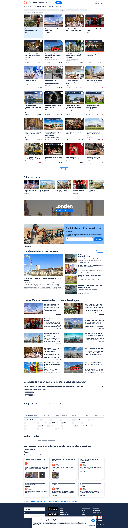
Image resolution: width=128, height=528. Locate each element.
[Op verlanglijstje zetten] (41, 16)
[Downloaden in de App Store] (53, 514)
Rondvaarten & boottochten (31, 397)
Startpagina (26, 501)
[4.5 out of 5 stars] (28, 455)
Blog (83, 512)
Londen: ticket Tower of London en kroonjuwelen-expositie (63, 460)
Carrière (83, 510)
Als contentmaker (96, 510)
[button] (33, 26)
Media (83, 514)
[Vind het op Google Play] (53, 509)
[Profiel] (102, 2)
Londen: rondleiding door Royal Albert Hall (35, 459)
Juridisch (61, 510)
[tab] (31, 415)
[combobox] (42, 2)
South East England (41, 501)
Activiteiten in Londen (53, 501)
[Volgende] (103, 184)
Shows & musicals (29, 391)
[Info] (44, 13)
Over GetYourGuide (86, 508)
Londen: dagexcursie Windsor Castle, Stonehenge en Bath (63, 483)
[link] (33, 26)
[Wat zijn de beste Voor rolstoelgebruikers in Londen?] (102, 403)
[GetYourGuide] (25, 3)
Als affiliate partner (97, 512)
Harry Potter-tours (29, 394)
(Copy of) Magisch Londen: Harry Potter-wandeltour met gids (89, 460)
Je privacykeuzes (63, 514)
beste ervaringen (51, 440)
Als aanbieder (96, 508)
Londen (39, 440)
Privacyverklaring (27, 246)
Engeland (33, 501)
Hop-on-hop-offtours (30, 395)
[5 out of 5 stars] (36, 461)
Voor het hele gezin (29, 392)
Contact (61, 508)
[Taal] (97, 2)
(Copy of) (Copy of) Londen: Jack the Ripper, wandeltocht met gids (35, 483)
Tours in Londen (63, 501)
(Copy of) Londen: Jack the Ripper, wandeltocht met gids (90, 483)
